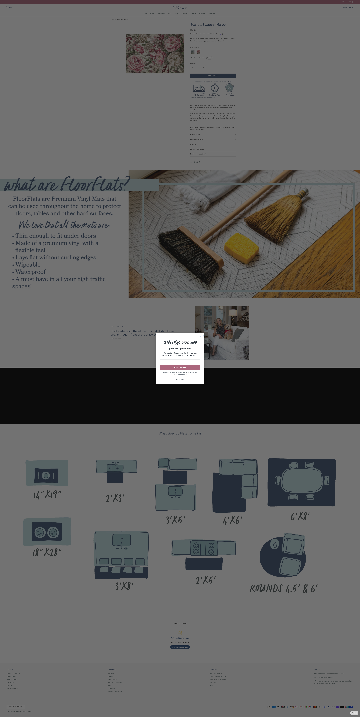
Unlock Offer (180, 367)
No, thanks (180, 380)
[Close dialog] (202, 335)
